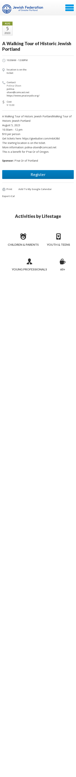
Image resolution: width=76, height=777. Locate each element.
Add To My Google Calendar (35, 189)
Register (38, 174)
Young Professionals (29, 269)
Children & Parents (23, 244)
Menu (69, 7)
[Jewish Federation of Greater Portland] (23, 9)
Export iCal (8, 196)
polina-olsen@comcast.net (18, 90)
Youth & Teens (58, 244)
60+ (62, 269)
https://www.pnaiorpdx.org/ (23, 95)
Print (9, 189)
